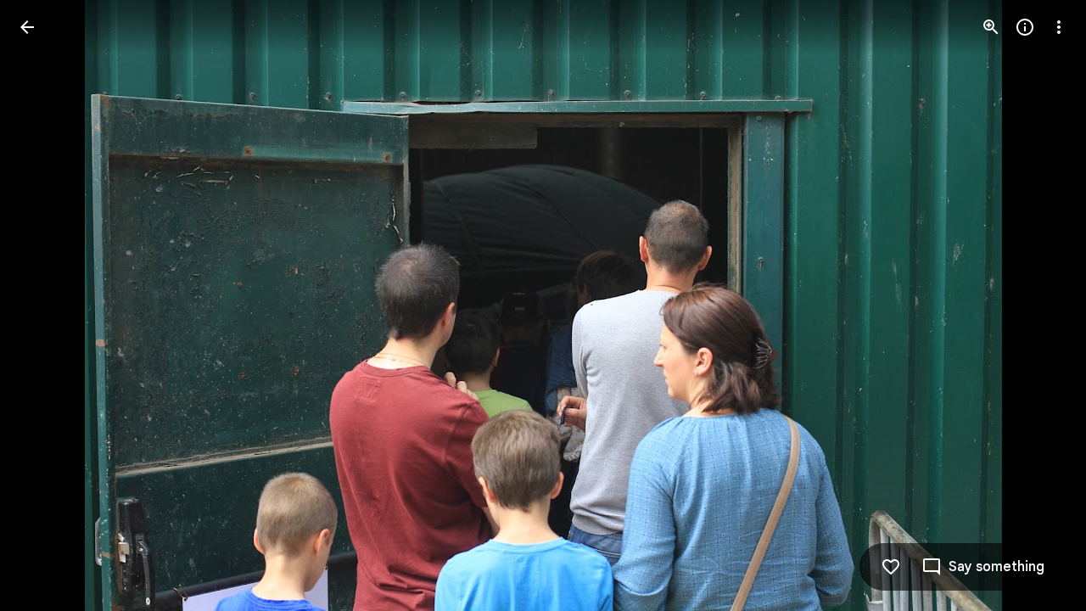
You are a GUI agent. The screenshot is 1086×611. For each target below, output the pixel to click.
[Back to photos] (27, 27)
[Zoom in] (991, 27)
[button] (47, 305)
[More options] (1059, 27)
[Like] (891, 567)
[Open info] (1025, 27)
